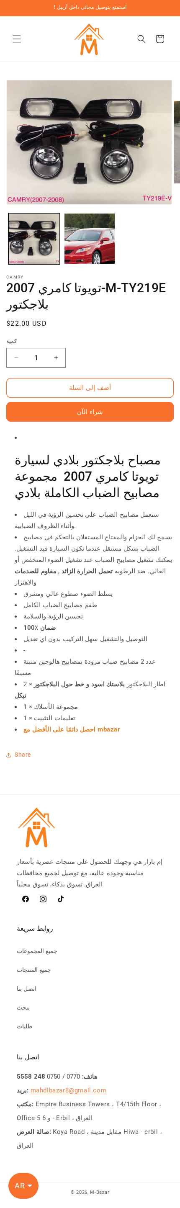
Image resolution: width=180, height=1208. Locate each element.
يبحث (23, 1007)
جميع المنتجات (34, 969)
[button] (17, 39)
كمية (11, 341)
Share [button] (23, 754)
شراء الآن (90, 412)
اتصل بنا (26, 988)
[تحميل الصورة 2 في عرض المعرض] (90, 239)
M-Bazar (99, 1192)
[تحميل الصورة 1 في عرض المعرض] (34, 239)
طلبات (24, 1026)
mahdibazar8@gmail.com (69, 1090)
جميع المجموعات (37, 951)
